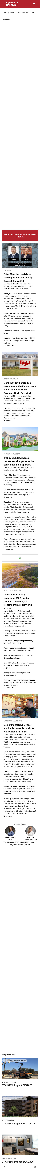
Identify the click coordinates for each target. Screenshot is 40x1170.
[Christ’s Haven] (20, 558)
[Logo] (12, 4)
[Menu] (33, 4)
